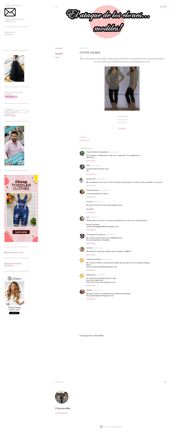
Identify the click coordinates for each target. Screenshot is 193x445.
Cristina (89, 290)
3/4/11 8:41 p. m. (98, 248)
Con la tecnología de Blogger (112, 426)
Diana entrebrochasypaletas (97, 152)
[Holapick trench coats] (13, 253)
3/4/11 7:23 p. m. (95, 217)
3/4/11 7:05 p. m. (99, 202)
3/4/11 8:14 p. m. (111, 234)
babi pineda (90, 275)
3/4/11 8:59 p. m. (107, 259)
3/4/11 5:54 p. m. (105, 190)
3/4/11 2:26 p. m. (114, 152)
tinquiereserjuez (92, 190)
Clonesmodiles (62, 408)
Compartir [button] (59, 48)
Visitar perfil (61, 413)
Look (57, 57)
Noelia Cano (91, 179)
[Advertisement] (122, 358)
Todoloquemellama (93, 259)
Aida (88, 165)
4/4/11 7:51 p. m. (101, 275)
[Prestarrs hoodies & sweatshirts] (14, 266)
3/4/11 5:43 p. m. (102, 179)
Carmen (89, 248)
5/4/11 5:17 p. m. (97, 290)
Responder (90, 161)
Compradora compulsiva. (95, 235)
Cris (87, 217)
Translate (12, 116)
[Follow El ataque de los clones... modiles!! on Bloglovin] (11, 98)
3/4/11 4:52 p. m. (96, 165)
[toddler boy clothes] (21, 241)
